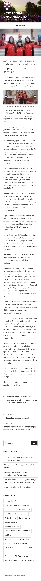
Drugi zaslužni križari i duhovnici (17, 505)
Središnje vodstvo (12, 560)
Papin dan (28, 548)
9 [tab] (28, 106)
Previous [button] (6, 96)
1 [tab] (7, 106)
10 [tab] (31, 106)
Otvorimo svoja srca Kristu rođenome (18, 487)
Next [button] (34, 96)
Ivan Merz (8, 514)
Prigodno (8, 556)
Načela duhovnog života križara (17, 539)
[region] (20, 97)
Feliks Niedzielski (23, 510)
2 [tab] (10, 106)
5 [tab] (18, 106)
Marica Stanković (11, 522)
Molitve (8, 535)
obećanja (21, 402)
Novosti (10, 397)
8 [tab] (25, 106)
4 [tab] (15, 106)
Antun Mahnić (10, 501)
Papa (19, 548)
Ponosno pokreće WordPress (14, 576)
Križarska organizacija (15, 15)
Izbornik (22, 25)
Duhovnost (9, 510)
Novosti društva (23, 397)
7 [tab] (23, 106)
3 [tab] (12, 106)
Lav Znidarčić (24, 518)
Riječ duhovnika (21, 556)
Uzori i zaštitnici (28, 560)
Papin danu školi (11, 552)
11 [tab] (33, 106)
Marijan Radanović (12, 526)
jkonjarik (29, 61)
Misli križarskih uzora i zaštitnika (17, 531)
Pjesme (24, 552)
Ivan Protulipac (21, 514)
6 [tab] (20, 106)
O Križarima (9, 548)
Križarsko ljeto (10, 518)
